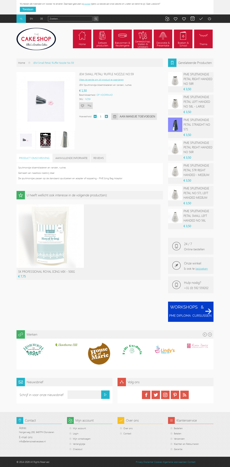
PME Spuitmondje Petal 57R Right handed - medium (196, 170)
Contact (127, 433)
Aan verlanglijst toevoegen (82, 105)
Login (75, 433)
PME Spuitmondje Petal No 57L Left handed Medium (196, 193)
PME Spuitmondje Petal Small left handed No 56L (196, 215)
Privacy (139, 461)
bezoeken (201, 268)
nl (21, 18)
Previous (205, 334)
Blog (167, 18)
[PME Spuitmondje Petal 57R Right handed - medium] (175, 170)
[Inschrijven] (105, 394)
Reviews (98, 158)
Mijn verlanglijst (184, 18)
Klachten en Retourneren (186, 443)
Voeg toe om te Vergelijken (89, 105)
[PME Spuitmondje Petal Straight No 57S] (175, 125)
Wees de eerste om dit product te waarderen (101, 79)
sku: (81, 99)
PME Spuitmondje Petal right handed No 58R (198, 79)
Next (210, 334)
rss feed (184, 395)
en (31, 18)
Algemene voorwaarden (175, 461)
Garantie (178, 449)
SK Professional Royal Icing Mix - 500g (46, 272)
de (41, 18)
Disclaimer (148, 461)
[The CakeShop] (36, 39)
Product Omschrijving (34, 158)
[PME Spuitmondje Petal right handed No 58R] (175, 79)
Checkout (77, 449)
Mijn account (175, 18)
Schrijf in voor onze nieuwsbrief (41, 394)
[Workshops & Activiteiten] (190, 303)
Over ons (128, 428)
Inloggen (209, 18)
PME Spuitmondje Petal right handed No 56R (198, 147)
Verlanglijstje (79, 443)
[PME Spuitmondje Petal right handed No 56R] (175, 147)
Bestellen (178, 428)
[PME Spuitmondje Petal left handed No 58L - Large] (175, 102)
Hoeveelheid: (85, 116)
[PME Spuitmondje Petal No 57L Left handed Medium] (175, 193)
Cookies (158, 461)
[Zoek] (95, 18)
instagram (165, 395)
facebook (146, 395)
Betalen (201, 18)
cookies (87, 3)
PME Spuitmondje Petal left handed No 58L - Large (197, 101)
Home (21, 63)
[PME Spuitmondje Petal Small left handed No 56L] (175, 216)
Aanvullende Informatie (71, 158)
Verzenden (179, 438)
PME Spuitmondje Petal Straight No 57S (197, 124)
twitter (156, 395)
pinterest (175, 395)
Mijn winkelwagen (192, 18)
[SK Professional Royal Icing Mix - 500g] (50, 206)
